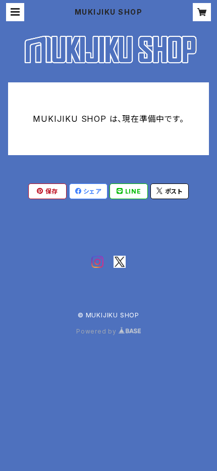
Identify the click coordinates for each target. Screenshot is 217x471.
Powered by (97, 331)
